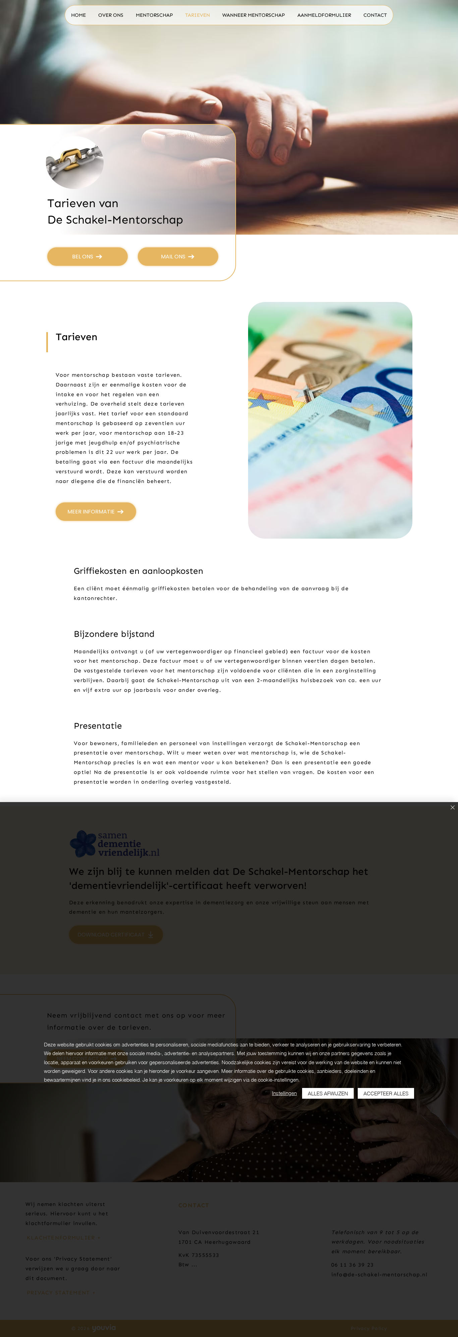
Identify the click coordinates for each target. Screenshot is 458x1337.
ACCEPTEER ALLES (385, 1093)
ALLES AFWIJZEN (328, 1093)
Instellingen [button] (284, 1093)
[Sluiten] (453, 807)
